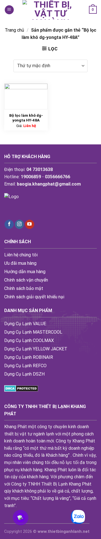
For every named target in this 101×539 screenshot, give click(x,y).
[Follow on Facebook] (9, 224)
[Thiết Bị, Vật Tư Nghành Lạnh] (50, 10)
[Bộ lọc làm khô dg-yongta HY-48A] (25, 96)
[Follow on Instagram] (19, 224)
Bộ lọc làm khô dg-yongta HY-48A (26, 118)
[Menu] (9, 10)
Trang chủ (14, 30)
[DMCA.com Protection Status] (21, 388)
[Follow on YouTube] (29, 224)
